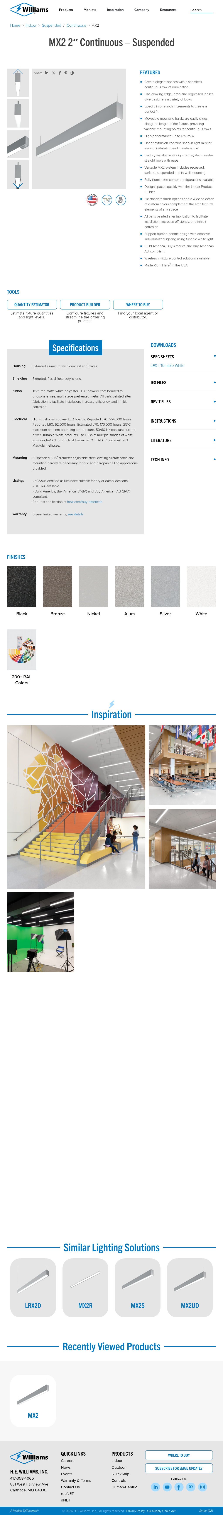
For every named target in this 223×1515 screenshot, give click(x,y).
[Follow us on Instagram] (202, 1487)
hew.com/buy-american (84, 501)
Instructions (163, 420)
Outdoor (119, 1467)
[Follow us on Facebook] (179, 1487)
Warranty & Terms (76, 1480)
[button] (18, 83)
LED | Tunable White (167, 365)
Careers (67, 1460)
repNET (67, 1493)
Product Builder (85, 304)
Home (15, 25)
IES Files (158, 382)
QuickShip (120, 1474)
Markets (90, 9)
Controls (119, 1480)
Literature (161, 440)
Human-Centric (124, 1487)
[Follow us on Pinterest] (190, 1487)
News (66, 1467)
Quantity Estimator (31, 304)
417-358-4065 (22, 1478)
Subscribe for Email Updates (179, 1468)
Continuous (76, 25)
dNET (65, 1500)
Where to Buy (138, 304)
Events (66, 1474)
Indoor (31, 25)
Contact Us (70, 1487)
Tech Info (160, 459)
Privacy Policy (135, 1510)
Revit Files (161, 401)
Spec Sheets (162, 356)
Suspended (51, 25)
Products (66, 9)
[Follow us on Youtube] (167, 1487)
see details (75, 514)
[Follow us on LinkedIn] (155, 1487)
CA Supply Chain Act (161, 1510)
